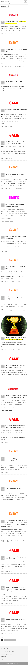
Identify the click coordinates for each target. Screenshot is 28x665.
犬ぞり (18, 281)
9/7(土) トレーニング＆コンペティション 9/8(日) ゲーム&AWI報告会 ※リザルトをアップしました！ (15, 589)
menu (25, 1)
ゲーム (7, 33)
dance (7, 66)
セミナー (7, 221)
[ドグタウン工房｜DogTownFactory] (6, 2)
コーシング (13, 66)
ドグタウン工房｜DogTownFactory (12, 663)
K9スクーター (4, 310)
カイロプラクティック (11, 310)
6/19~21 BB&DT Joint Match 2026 (13, 81)
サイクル (12, 281)
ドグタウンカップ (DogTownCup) (18, 349)
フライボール (21, 66)
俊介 (3, 33)
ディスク (10, 33)
